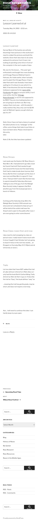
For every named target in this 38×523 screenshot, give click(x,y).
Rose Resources (8, 454)
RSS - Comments (9, 493)
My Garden (7, 446)
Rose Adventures (17, 3)
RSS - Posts (7, 489)
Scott (18, 20)
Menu (20, 13)
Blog (8, 323)
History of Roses (9, 442)
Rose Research (8, 450)
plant (16, 92)
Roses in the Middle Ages (12, 458)
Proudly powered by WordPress (13, 518)
